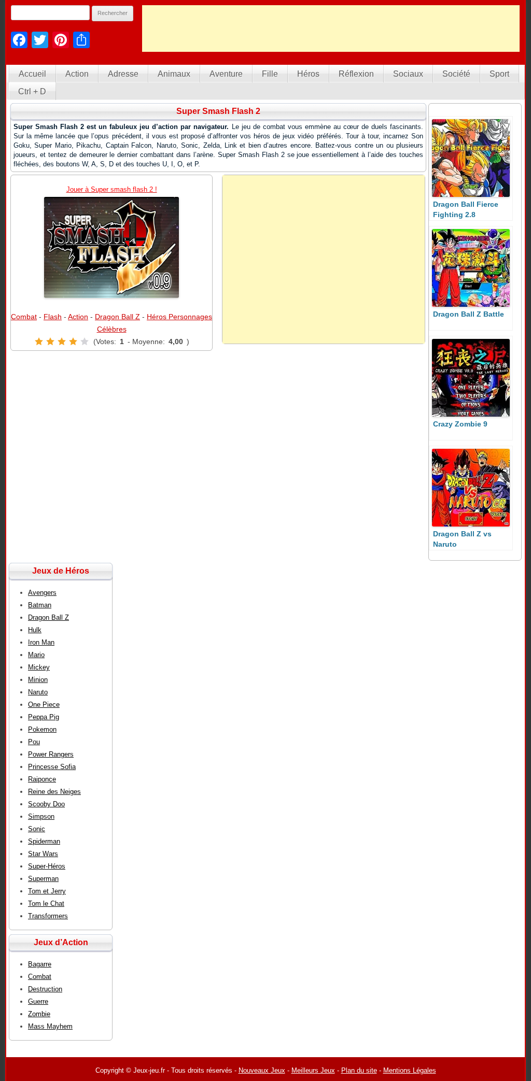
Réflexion (356, 73)
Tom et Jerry (47, 891)
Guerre (38, 1001)
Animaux (174, 73)
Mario (36, 655)
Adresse (123, 73)
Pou (34, 742)
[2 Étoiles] (50, 341)
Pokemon (42, 729)
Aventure (226, 73)
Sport (499, 73)
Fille (270, 73)
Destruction (45, 989)
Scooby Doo (46, 804)
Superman (43, 879)
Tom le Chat (46, 903)
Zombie (39, 1014)
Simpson (41, 816)
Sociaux (408, 73)
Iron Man (41, 642)
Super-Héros (46, 866)
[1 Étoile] (39, 341)
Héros (308, 73)
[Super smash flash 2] (111, 247)
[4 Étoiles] (73, 341)
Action (77, 73)
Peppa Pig (43, 717)
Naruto (38, 692)
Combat (24, 316)
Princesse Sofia (52, 767)
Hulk (34, 630)
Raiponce (42, 779)
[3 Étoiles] (62, 341)
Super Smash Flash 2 (218, 111)
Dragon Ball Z (117, 316)
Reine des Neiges (54, 791)
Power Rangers (51, 754)
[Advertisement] (331, 28)
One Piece (44, 704)
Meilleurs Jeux (313, 1070)
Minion (38, 680)
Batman (39, 605)
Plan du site (359, 1070)
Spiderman (44, 841)
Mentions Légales (409, 1070)
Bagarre (39, 964)
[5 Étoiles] (84, 341)
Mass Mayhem (50, 1026)
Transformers (48, 916)
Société (456, 73)
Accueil (32, 73)
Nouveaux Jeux (262, 1070)
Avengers (42, 592)
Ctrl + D (32, 91)
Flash (53, 316)
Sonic (36, 829)
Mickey (39, 667)
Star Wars (43, 854)
